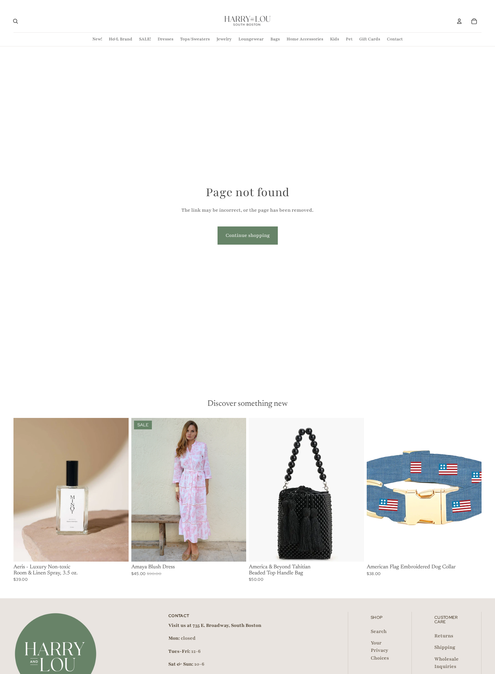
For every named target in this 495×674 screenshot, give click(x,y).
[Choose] (236, 551)
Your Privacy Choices (380, 650)
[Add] (118, 551)
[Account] (459, 21)
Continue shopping (248, 235)
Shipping (444, 647)
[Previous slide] (23, 489)
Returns (443, 635)
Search (379, 631)
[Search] (15, 21)
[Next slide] (118, 489)
